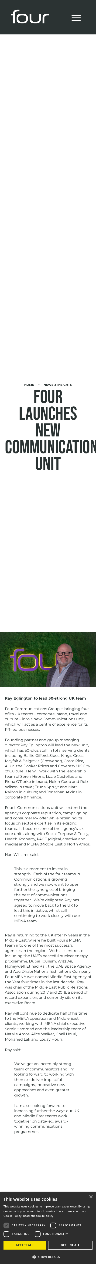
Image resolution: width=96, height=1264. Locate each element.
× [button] (91, 1197)
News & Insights (58, 384)
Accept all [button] (24, 1245)
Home (29, 384)
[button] (48, 1256)
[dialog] (48, 1228)
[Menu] (76, 19)
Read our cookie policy (38, 1216)
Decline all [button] (70, 1245)
